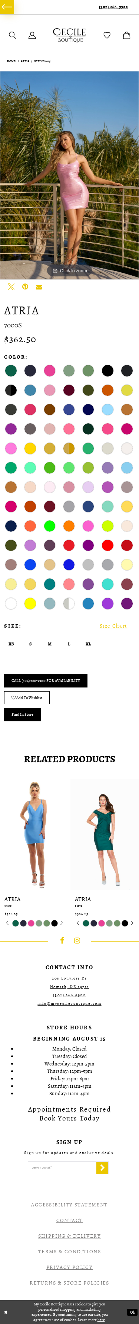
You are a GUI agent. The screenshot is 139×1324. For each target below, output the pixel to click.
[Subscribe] (102, 1167)
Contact (69, 1220)
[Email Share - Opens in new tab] (39, 287)
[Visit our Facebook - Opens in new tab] (62, 941)
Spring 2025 (42, 61)
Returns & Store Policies (69, 1282)
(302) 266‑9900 (113, 7)
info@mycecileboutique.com (69, 1003)
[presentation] (34, 834)
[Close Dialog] (5, 1312)
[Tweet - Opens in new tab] (11, 287)
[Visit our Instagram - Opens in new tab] (77, 941)
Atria (25, 61)
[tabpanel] (69, 175)
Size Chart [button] (114, 625)
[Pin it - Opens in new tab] (25, 287)
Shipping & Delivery (69, 1236)
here (101, 1320)
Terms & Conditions (69, 1251)
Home (11, 61)
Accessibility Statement (69, 1204)
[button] (13, 35)
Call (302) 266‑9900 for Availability (45, 680)
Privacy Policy (69, 1267)
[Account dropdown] (32, 35)
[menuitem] (7, 7)
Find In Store (22, 714)
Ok (132, 1312)
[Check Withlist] (107, 35)
